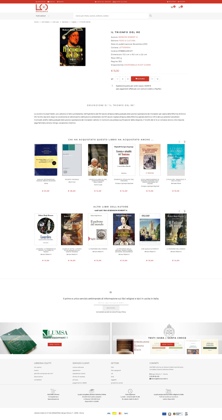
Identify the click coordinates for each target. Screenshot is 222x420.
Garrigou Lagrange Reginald (124, 183)
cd (112, 373)
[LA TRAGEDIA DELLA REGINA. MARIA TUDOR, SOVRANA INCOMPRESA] (124, 229)
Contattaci (41, 2)
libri (112, 367)
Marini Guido (98, 185)
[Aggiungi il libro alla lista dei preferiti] (152, 78)
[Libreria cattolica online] (42, 8)
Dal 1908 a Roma (53, 394)
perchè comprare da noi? (43, 373)
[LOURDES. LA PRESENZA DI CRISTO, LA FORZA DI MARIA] (46, 229)
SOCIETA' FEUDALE (72, 179)
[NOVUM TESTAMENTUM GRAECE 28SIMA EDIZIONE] (46, 160)
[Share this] (157, 78)
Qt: (112, 79)
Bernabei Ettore (176, 183)
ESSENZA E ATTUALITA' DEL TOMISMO (124, 180)
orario (61, 2)
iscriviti (111, 308)
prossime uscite (117, 383)
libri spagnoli (116, 370)
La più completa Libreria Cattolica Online (92, 394)
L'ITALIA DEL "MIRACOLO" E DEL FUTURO (176, 180)
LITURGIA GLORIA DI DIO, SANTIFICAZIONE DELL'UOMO (98, 181)
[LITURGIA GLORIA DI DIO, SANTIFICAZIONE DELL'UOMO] (98, 160)
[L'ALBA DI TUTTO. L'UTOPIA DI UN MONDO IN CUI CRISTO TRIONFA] (72, 229)
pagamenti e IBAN (80, 383)
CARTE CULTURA (121, 2)
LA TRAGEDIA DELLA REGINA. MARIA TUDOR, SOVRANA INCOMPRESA (124, 250)
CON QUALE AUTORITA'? (150, 249)
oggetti (114, 380)
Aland (46, 183)
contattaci (38, 380)
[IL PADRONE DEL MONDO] (98, 229)
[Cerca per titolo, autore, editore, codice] (167, 15)
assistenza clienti (79, 373)
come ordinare (78, 367)
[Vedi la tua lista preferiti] (172, 8)
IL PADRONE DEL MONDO (98, 249)
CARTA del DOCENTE (103, 2)
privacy (75, 380)
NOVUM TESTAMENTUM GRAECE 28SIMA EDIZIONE (46, 180)
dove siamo (38, 377)
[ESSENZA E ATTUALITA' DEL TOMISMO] (124, 160)
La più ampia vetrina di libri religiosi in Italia (168, 394)
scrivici (52, 2)
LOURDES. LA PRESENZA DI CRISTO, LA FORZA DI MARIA (46, 250)
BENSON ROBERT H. (118, 210)
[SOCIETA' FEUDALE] (72, 160)
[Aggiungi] (128, 78)
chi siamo (37, 367)
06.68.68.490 (154, 376)
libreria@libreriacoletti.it (159, 379)
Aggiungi (141, 79)
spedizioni (76, 370)
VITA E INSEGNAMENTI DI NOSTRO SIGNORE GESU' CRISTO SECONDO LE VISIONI (150, 181)
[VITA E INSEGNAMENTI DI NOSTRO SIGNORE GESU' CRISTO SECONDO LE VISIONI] (150, 160)
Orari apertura (130, 394)
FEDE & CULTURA (127, 41)
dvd (112, 377)
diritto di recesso (79, 377)
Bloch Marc (72, 182)
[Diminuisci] (117, 78)
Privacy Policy (121, 312)
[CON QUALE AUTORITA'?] (150, 229)
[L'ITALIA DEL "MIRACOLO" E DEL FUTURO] (176, 160)
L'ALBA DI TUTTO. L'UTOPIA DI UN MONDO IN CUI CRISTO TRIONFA (72, 250)
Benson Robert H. (45, 254)
